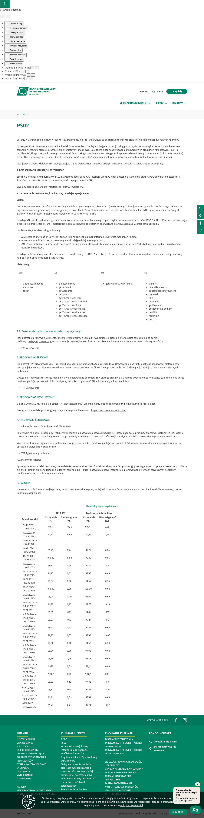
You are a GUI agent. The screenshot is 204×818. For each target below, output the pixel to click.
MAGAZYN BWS (113, 779)
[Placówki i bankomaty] (200, 215)
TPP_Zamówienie (30, 348)
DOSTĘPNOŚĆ (24, 771)
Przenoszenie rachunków (74, 789)
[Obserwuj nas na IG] (200, 230)
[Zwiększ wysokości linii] (33, 75)
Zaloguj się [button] (177, 91)
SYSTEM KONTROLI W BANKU (32, 764)
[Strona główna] (18, 114)
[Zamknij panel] (8, 16)
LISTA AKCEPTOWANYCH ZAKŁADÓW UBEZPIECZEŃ (123, 763)
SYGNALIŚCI (23, 767)
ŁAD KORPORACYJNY (27, 750)
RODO (64, 739)
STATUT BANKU (25, 746)
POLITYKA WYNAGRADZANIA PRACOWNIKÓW (31, 759)
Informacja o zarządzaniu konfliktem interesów (74, 752)
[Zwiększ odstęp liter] (31, 78)
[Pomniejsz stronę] (32, 67)
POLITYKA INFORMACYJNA (30, 753)
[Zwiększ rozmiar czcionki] (27, 71)
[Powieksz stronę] (37, 67)
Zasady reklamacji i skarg (74, 746)
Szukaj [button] (160, 91)
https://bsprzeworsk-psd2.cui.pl (108, 410)
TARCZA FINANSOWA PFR (118, 776)
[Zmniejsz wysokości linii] (28, 75)
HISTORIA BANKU (26, 739)
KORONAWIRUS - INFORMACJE (121, 772)
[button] (150, 103)
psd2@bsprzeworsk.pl (40, 341)
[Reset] (2, 16)
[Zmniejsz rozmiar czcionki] (23, 71)
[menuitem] (135, 103)
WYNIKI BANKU (25, 775)
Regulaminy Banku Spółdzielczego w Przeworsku (79, 759)
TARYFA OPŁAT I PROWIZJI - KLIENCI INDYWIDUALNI (123, 744)
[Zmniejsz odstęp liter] (26, 78)
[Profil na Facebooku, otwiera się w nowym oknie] (176, 720)
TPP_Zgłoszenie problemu (35, 453)
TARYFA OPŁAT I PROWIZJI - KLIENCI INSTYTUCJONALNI (123, 752)
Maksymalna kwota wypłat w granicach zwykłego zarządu (76, 766)
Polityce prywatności (131, 805)
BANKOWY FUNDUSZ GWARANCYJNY (124, 768)
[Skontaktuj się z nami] (200, 208)
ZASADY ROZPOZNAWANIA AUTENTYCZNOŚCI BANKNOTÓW (121, 785)
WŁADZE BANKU (25, 742)
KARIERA (21, 786)
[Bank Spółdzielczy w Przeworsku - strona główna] (36, 91)
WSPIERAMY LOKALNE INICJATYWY (35, 790)
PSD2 (63, 742)
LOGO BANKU (24, 778)
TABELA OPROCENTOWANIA (119, 739)
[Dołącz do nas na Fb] (200, 223)
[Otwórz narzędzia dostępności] (5, 4)
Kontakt (144, 91)
